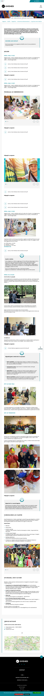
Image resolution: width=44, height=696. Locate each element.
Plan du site (22, 688)
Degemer (4, 21)
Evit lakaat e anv (7, 246)
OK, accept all (37, 692)
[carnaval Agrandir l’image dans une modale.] (22, 555)
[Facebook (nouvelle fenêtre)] (20, 664)
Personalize (27, 694)
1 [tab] (5, 121)
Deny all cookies (19, 694)
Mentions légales (22, 687)
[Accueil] (8, 6)
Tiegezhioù (13, 21)
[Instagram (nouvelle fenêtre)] (24, 664)
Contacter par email (10, 629)
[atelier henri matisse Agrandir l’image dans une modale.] (22, 107)
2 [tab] (6, 121)
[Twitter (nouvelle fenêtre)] (22, 664)
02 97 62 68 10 (8, 628)
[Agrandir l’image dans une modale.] (22, 170)
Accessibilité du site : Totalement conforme (22, 690)
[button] (22, 641)
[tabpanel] (22, 111)
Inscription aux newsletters (22, 685)
